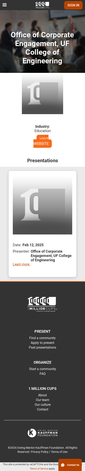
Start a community (42, 369)
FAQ (43, 374)
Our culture (43, 405)
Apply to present (42, 343)
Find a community (42, 338)
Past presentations (42, 347)
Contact (42, 409)
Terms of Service (39, 468)
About (42, 395)
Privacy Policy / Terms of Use (49, 452)
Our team (42, 400)
